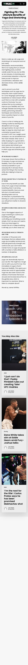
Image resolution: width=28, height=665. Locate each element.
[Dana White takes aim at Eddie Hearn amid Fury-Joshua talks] (14, 424)
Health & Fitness (13, 8)
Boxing (6, 431)
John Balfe (14, 37)
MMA (5, 373)
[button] (24, 4)
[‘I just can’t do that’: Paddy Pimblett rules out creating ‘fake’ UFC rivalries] (14, 367)
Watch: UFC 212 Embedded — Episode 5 (14, 312)
